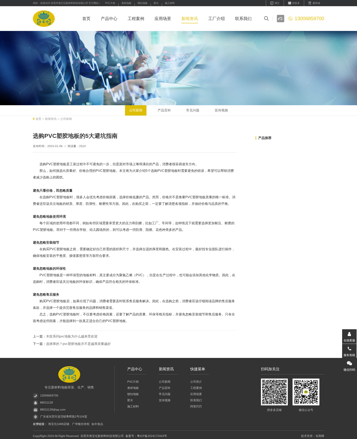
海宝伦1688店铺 (59, 424)
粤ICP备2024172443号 (152, 436)
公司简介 (196, 381)
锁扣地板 (143, 3)
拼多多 (296, 3)
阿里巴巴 (196, 406)
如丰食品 (97, 424)
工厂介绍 (216, 18)
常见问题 (192, 110)
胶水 (156, 3)
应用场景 (163, 18)
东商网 (319, 436)
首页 (86, 18)
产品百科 (164, 110)
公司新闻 (135, 110)
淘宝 (277, 3)
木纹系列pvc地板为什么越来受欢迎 (72, 336)
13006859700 (49, 395)
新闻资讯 (189, 18)
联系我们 (243, 18)
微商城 (316, 3)
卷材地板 (126, 3)
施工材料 (170, 3)
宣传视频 (221, 110)
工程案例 (136, 18)
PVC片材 (110, 3)
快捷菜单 (197, 369)
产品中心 (109, 18)
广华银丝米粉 (80, 424)
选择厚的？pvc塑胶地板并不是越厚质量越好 (78, 344)
